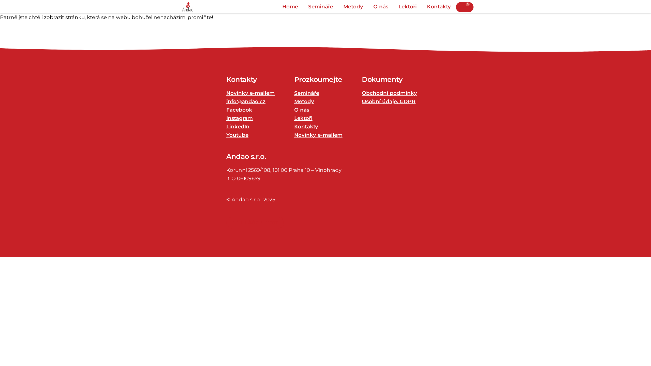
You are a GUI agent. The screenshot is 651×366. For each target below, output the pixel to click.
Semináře (320, 7)
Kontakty (439, 7)
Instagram (239, 118)
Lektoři (407, 7)
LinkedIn (237, 127)
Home (290, 7)
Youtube (237, 135)
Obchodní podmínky (389, 93)
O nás (380, 7)
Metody (353, 7)
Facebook (239, 110)
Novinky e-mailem (250, 93)
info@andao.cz (245, 101)
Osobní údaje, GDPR (389, 101)
